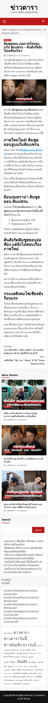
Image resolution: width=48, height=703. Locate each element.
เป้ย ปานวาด (30, 677)
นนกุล (30, 657)
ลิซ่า (5, 666)
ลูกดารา (11, 666)
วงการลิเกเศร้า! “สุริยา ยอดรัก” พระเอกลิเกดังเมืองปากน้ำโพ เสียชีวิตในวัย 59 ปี (24, 349)
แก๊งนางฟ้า (28, 680)
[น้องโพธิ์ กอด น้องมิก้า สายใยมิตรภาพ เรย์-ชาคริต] (24, 440)
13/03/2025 (25, 56)
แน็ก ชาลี (36, 680)
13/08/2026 (23, 511)
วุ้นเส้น (25, 666)
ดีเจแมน (24, 657)
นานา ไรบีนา (10, 662)
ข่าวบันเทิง (13, 644)
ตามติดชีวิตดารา (12, 56)
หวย (23, 670)
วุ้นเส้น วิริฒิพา (33, 666)
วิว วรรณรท (18, 666)
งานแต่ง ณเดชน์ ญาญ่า (11, 650)
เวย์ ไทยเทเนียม (9, 680)
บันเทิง (22, 661)
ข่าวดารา (24, 7)
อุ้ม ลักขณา (39, 670)
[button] (4, 21)
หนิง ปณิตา (7, 670)
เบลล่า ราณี (7, 677)
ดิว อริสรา (17, 657)
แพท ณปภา (7, 684)
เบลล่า (40, 673)
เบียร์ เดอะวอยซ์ (18, 676)
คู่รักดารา (40, 646)
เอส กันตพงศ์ (19, 680)
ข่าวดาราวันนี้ (15, 638)
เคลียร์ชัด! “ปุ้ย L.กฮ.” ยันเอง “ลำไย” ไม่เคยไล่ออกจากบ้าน (24, 360)
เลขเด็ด (38, 676)
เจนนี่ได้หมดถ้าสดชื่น (20, 673)
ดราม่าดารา (33, 653)
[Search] (43, 21)
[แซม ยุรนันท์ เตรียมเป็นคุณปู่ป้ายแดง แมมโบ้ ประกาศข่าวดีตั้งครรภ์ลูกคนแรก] (24, 486)
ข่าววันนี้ (29, 645)
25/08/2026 (23, 420)
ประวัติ (40, 662)
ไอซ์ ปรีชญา (26, 684)
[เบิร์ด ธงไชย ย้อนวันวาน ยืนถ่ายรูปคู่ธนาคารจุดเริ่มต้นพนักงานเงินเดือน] (24, 395)
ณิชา (34, 650)
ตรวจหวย (6, 579)
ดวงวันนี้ (5, 582)
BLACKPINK (8, 633)
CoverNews (39, 695)
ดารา (39, 653)
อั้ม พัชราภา (30, 670)
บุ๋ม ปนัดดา (32, 662)
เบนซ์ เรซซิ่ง (32, 673)
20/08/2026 (23, 465)
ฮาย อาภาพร (8, 673)
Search (6, 519)
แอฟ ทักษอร (17, 683)
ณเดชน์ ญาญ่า (22, 653)
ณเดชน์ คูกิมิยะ (9, 653)
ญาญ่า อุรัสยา (25, 650)
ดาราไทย (8, 656)
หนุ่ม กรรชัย (16, 670)
